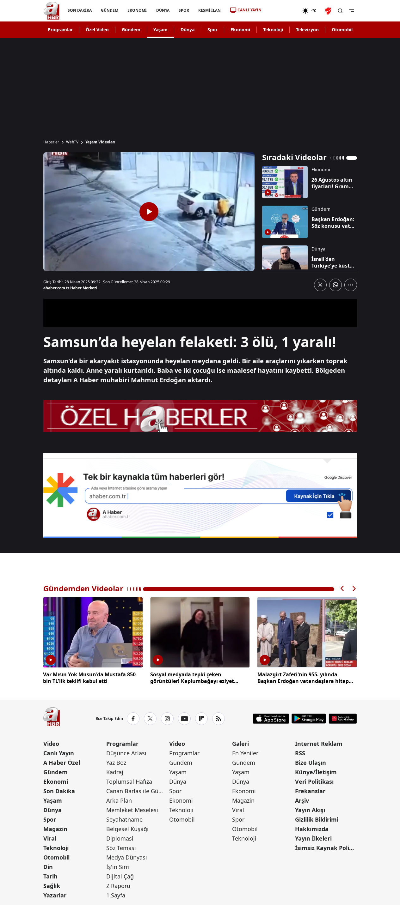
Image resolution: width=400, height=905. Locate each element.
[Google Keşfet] (200, 495)
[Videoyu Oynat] (148, 211)
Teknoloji (273, 30)
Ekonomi (240, 30)
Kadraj (114, 772)
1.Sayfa (115, 895)
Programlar (60, 30)
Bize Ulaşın (310, 762)
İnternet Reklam (318, 743)
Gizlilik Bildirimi (316, 819)
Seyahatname (124, 819)
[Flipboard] (201, 718)
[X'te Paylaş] (320, 285)
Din (48, 867)
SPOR (183, 10)
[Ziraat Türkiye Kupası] (329, 11)
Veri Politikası (314, 781)
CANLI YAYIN (249, 10)
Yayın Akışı (310, 810)
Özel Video (97, 30)
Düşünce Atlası (126, 753)
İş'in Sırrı (118, 867)
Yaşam (160, 30)
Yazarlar (54, 895)
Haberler (51, 142)
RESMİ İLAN (209, 10)
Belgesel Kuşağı (127, 829)
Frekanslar (310, 791)
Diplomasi (119, 838)
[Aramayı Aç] (340, 11)
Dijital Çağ (120, 876)
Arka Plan (119, 800)
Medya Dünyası (126, 857)
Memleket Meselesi (132, 810)
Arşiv (302, 800)
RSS (300, 753)
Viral (49, 838)
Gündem (131, 30)
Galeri (240, 743)
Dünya (187, 30)
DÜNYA (162, 10)
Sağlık (51, 886)
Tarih (50, 876)
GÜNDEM (109, 10)
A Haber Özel (61, 762)
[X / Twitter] (150, 718)
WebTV (72, 142)
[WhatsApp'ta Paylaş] (335, 285)
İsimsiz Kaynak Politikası (326, 848)
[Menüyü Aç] (351, 11)
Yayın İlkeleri (313, 838)
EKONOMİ (137, 10)
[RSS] (218, 718)
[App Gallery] (343, 719)
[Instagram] (167, 718)
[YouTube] (184, 718)
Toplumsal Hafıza (129, 781)
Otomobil (342, 30)
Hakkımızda (312, 829)
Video (51, 743)
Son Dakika (59, 791)
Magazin (55, 829)
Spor (212, 30)
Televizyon (307, 30)
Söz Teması (121, 848)
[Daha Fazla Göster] (350, 285)
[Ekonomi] (281, 11)
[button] (342, 588)
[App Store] (271, 719)
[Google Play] (309, 719)
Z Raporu (118, 886)
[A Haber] (51, 10)
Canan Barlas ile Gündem (137, 791)
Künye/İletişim (316, 772)
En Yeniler (245, 753)
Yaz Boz (116, 762)
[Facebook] (133, 718)
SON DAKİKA (80, 10)
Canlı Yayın (58, 753)
